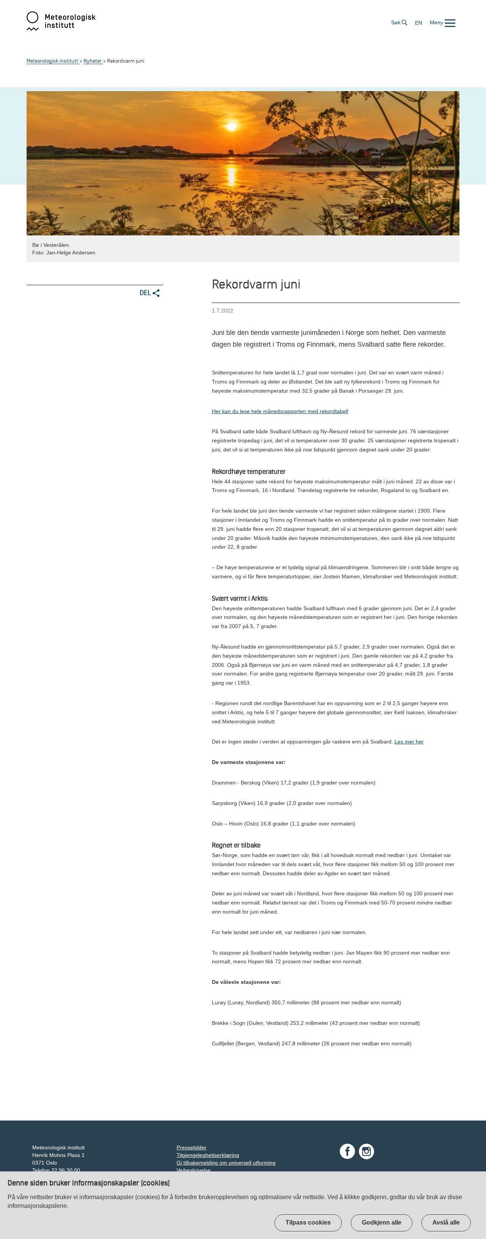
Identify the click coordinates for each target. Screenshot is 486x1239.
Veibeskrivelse (194, 1170)
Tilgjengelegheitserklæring (208, 1155)
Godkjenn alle (381, 1222)
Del (146, 293)
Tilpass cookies (308, 1222)
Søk (396, 22)
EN (418, 23)
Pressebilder (192, 1147)
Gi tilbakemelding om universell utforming (226, 1163)
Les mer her (409, 742)
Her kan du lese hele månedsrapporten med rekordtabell (280, 411)
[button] (443, 22)
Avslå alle (446, 1222)
